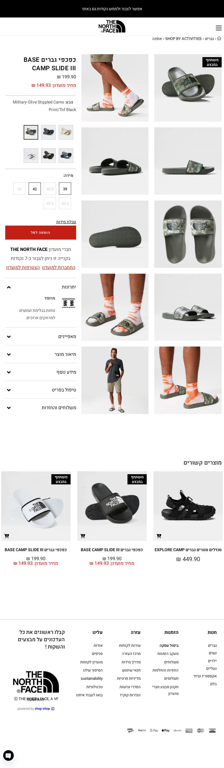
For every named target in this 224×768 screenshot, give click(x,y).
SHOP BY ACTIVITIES (183, 38)
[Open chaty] (8, 755)
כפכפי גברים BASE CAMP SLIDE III (112, 550)
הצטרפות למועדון (23, 267)
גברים (209, 38)
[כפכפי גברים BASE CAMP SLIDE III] (66, 132)
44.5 (65, 203)
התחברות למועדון (58, 267)
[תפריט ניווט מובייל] (219, 27)
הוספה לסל (40, 232)
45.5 (50, 203)
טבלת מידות (66, 222)
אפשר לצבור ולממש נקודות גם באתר (112, 8)
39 (65, 189)
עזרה (136, 632)
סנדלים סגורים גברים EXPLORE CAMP (188, 550)
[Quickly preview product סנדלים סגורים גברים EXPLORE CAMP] (158, 536)
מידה (68, 176)
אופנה (157, 38)
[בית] (219, 38)
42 (35, 189)
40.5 (50, 189)
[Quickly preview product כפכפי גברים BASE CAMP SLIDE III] (82, 536)
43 (20, 189)
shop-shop (42, 708)
